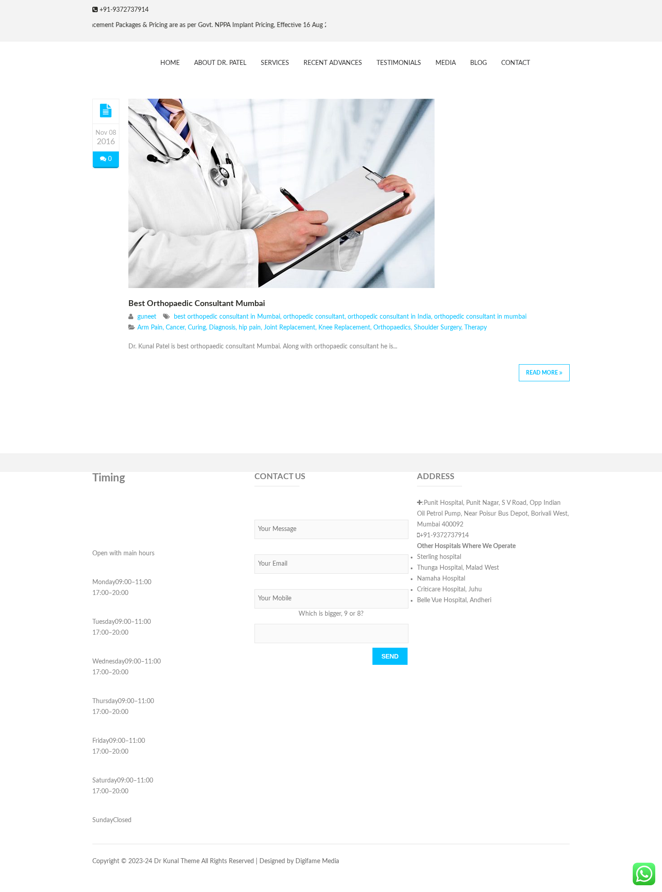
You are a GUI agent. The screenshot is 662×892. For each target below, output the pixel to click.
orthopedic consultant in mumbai (480, 317)
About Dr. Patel (220, 63)
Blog (478, 63)
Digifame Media (317, 861)
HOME (170, 63)
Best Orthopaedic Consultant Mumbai (196, 304)
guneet (146, 317)
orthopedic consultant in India (389, 317)
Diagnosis (222, 328)
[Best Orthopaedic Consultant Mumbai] (106, 111)
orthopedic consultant (314, 317)
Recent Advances (333, 63)
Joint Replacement (289, 328)
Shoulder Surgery (437, 328)
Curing (197, 328)
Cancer (175, 328)
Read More (542, 372)
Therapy (475, 328)
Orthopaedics (392, 328)
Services (275, 63)
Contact (515, 63)
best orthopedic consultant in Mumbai (227, 317)
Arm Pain (150, 328)
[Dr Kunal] (92, 59)
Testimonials (398, 63)
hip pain (250, 328)
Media (445, 63)
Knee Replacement (344, 328)
